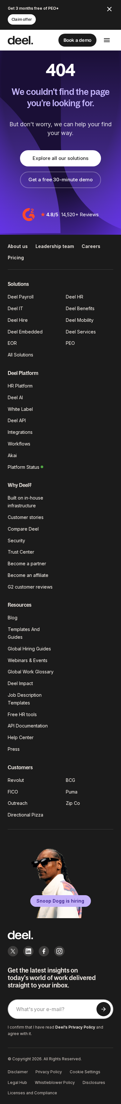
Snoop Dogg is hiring (60, 901)
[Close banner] (109, 9)
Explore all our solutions (60, 158)
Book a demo (77, 40)
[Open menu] (106, 40)
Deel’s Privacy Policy (75, 1027)
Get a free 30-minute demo (60, 179)
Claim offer (22, 19)
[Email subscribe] (103, 1009)
